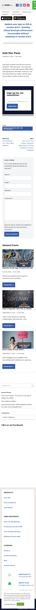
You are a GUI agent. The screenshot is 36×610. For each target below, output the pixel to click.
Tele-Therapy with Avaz (12, 531)
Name (7, 174)
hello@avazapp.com (26, 585)
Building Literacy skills (12, 536)
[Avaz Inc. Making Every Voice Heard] (7, 5)
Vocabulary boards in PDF (13, 526)
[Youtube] (24, 5)
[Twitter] (20, 5)
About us (7, 550)
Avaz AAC (7, 497)
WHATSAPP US (24, 574)
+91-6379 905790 (25, 577)
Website (7, 190)
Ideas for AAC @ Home (12, 521)
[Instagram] (28, 5)
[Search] (32, 385)
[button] (22, 14)
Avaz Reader (8, 507)
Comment (8, 198)
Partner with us (9, 565)
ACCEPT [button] (20, 604)
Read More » (8, 285)
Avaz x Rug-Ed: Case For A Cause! (17, 309)
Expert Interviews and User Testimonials (13, 128)
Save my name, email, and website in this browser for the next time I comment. (17, 227)
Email (7, 182)
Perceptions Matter (8, 401)
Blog (5, 560)
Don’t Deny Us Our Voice (13, 350)
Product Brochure (10, 555)
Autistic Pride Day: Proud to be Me (17, 268)
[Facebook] (17, 5)
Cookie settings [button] (9, 604)
